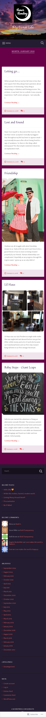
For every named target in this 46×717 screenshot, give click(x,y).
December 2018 (9, 630)
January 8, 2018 (12, 356)
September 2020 (10, 603)
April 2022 (7, 584)
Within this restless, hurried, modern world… (20, 494)
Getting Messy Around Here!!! (14, 497)
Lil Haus (9, 285)
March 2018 (8, 638)
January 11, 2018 (12, 273)
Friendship (11, 173)
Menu (8, 43)
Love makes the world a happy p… (27, 549)
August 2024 (8, 572)
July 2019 (7, 607)
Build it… (19, 524)
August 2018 (8, 634)
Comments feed (9, 695)
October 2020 (9, 599)
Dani (10, 549)
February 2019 (9, 623)
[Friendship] (23, 210)
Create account (9, 683)
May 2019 (7, 611)
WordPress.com (9, 699)
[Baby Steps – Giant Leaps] (23, 394)
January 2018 (8, 646)
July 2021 (7, 588)
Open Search (42, 43)
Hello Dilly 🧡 (9, 490)
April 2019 (7, 615)
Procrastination (9, 501)
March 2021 (8, 591)
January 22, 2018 (12, 111)
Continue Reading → (12, 102)
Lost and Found (14, 122)
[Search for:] (23, 471)
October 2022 (8, 580)
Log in (6, 687)
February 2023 (9, 576)
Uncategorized (9, 667)
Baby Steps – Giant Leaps (20, 367)
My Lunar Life (23, 27)
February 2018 (9, 642)
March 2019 (8, 619)
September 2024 (10, 568)
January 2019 (8, 626)
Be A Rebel (8, 505)
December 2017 (9, 650)
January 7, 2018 (12, 449)
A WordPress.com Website (23, 709)
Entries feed (8, 691)
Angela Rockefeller (16, 542)
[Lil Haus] (23, 311)
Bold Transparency (27, 530)
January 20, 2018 (12, 162)
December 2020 (10, 595)
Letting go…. (12, 71)
